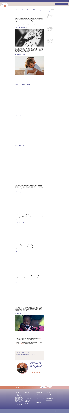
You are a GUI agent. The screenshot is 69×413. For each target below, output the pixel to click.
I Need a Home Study (28, 395)
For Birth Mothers (27, 404)
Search (53, 9)
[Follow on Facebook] (16, 404)
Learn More (43, 387)
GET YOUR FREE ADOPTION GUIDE (61, 3)
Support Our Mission (38, 402)
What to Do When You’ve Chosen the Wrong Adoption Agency (50, 32)
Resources (37, 397)
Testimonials (37, 394)
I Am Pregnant (27, 394)
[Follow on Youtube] (21, 404)
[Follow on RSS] (17, 404)
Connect (37, 398)
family (42, 24)
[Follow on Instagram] (19, 404)
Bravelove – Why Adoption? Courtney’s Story (50, 44)
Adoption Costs (38, 399)
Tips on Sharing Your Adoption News (22, 355)
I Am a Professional (28, 398)
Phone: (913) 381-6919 (49, 398)
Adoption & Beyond (21, 343)
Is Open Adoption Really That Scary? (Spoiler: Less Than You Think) (50, 48)
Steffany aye (35, 363)
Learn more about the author (36, 369)
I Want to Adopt (27, 397)
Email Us (15, 0)
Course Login (37, 403)
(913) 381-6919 (11, 0)
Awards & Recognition (39, 395)
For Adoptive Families (28, 403)
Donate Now (50, 387)
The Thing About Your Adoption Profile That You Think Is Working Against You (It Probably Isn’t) (50, 15)
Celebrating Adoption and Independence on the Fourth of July (25, 354)
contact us (16, 343)
